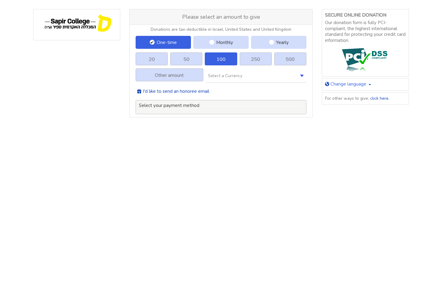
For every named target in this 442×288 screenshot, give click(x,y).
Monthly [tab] (224, 42)
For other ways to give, (357, 98)
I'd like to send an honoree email (176, 91)
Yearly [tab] (282, 42)
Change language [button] (348, 84)
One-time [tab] (167, 42)
